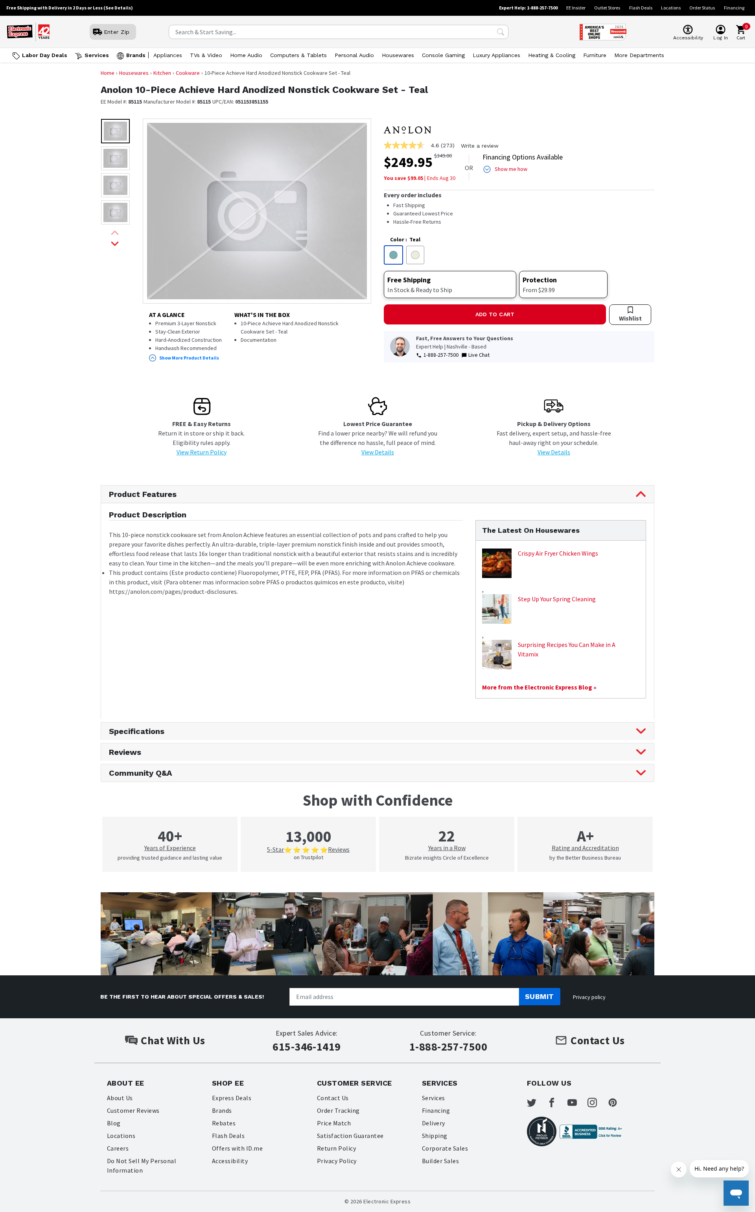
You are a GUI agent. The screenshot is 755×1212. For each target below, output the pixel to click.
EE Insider (576, 8)
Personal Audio (354, 55)
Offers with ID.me (237, 1148)
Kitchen (162, 72)
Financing (734, 8)
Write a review (480, 145)
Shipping (434, 1136)
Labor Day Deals (44, 55)
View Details (377, 452)
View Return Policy (201, 452)
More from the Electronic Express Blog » (539, 687)
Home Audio (246, 55)
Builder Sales (440, 1161)
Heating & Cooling (551, 55)
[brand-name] (407, 130)
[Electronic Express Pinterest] (617, 1102)
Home (107, 72)
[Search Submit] (500, 32)
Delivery (433, 1123)
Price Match (334, 1123)
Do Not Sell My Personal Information (141, 1165)
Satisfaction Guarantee (350, 1136)
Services (97, 55)
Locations (671, 8)
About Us (120, 1098)
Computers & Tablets (298, 55)
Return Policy (336, 1148)
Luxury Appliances (496, 55)
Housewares (398, 55)
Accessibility (230, 1161)
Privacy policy (589, 997)
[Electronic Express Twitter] (536, 1102)
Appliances (167, 55)
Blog (114, 1123)
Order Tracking (338, 1110)
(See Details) (118, 8)
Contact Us (333, 1098)
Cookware (188, 72)
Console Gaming (443, 55)
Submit (539, 996)
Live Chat (479, 354)
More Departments (639, 55)
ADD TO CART (495, 314)
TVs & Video (206, 55)
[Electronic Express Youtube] (576, 1102)
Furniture (594, 55)
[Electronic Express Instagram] (596, 1102)
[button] (115, 131)
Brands (135, 55)
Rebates (224, 1123)
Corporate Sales (445, 1148)
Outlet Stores (607, 8)
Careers (118, 1148)
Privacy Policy (337, 1161)
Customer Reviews (133, 1110)
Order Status (702, 8)
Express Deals (231, 1098)
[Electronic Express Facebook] (556, 1102)
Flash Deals (640, 8)
